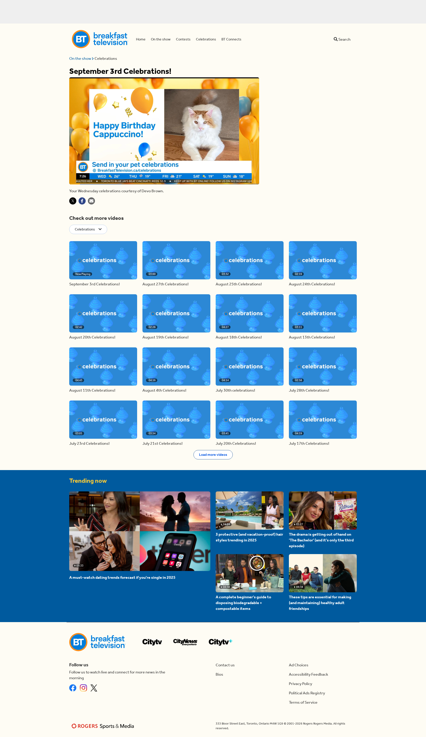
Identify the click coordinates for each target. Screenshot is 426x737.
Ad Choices (298, 665)
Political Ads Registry (307, 693)
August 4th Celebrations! (164, 390)
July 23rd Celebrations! (89, 443)
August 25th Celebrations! (239, 284)
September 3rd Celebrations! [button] (94, 284)
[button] (103, 260)
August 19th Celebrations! (165, 337)
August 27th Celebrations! (165, 284)
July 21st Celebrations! (162, 443)
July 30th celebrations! (235, 390)
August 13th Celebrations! (312, 337)
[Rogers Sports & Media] (103, 726)
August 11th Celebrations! (92, 390)
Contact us (225, 665)
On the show (80, 58)
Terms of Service (303, 702)
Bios (219, 674)
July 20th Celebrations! (236, 443)
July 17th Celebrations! (309, 443)
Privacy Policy (300, 683)
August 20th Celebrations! (92, 337)
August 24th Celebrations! (312, 284)
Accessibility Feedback (308, 674)
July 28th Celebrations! (309, 390)
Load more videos (213, 455)
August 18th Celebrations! (239, 337)
